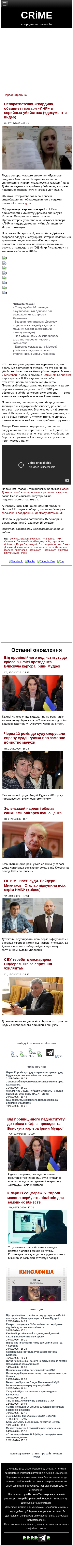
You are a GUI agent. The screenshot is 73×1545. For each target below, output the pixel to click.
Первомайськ (24, 541)
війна (36, 541)
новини (25, 1453)
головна (15, 1453)
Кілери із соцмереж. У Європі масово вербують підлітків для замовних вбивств (35, 1197)
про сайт (46, 1453)
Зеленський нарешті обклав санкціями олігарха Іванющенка (33, 810)
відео (16, 552)
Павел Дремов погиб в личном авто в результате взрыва (35, 490)
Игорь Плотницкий (27, 544)
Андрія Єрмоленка (57, 1473)
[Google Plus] (46, 561)
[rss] (61, 561)
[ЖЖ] (41, 1056)
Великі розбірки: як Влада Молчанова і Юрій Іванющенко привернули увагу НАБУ (32, 1384)
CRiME (36, 15)
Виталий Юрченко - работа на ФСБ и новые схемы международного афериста (36, 1363)
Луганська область (30, 538)
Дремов (18, 547)
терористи (58, 541)
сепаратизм (31, 547)
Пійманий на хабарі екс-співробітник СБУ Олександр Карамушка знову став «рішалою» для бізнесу (36, 1373)
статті (35, 1453)
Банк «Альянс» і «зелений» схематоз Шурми (33, 1422)
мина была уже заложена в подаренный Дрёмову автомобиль (33, 511)
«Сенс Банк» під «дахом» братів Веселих (31, 1416)
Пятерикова (49, 550)
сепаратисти (46, 547)
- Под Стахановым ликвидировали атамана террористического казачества (36, 339)
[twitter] (30, 561)
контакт (57, 1453)
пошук (36, 1456)
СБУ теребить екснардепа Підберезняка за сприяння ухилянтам (28, 963)
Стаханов (9, 541)
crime (24, 552)
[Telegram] (50, 1056)
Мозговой (10, 374)
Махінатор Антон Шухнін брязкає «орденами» (33, 1428)
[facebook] (15, 561)
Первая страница (15, 94)
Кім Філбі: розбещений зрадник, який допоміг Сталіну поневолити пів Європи (33, 1335)
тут (66, 1498)
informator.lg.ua (21, 203)
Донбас (14, 538)
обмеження (35, 1490)
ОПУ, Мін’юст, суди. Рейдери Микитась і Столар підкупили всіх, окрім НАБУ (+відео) (35, 885)
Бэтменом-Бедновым (57, 374)
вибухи (8, 552)
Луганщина (48, 538)
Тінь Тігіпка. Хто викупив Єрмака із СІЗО (30, 1400)
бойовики (9, 544)
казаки (57, 544)
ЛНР (58, 538)
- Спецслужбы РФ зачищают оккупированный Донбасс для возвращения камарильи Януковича (33, 313)
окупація (45, 541)
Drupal (49, 1468)
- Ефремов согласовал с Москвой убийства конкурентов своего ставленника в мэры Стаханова (35, 350)
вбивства (63, 550)
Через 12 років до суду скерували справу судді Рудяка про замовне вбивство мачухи (34, 738)
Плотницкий (46, 544)
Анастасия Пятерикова (28, 550)
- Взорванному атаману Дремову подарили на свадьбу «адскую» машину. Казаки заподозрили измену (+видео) (35, 327)
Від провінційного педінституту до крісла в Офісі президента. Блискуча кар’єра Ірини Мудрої (35, 661)
